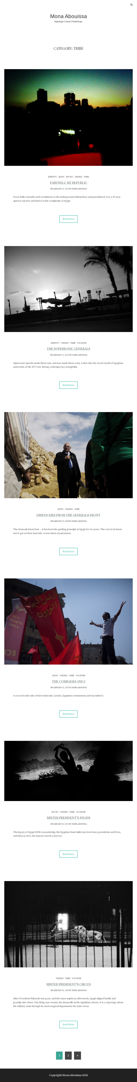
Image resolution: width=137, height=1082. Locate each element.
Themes (78, 177)
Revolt (69, 177)
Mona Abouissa (68, 18)
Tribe (86, 177)
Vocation (81, 343)
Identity (52, 177)
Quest (61, 177)
